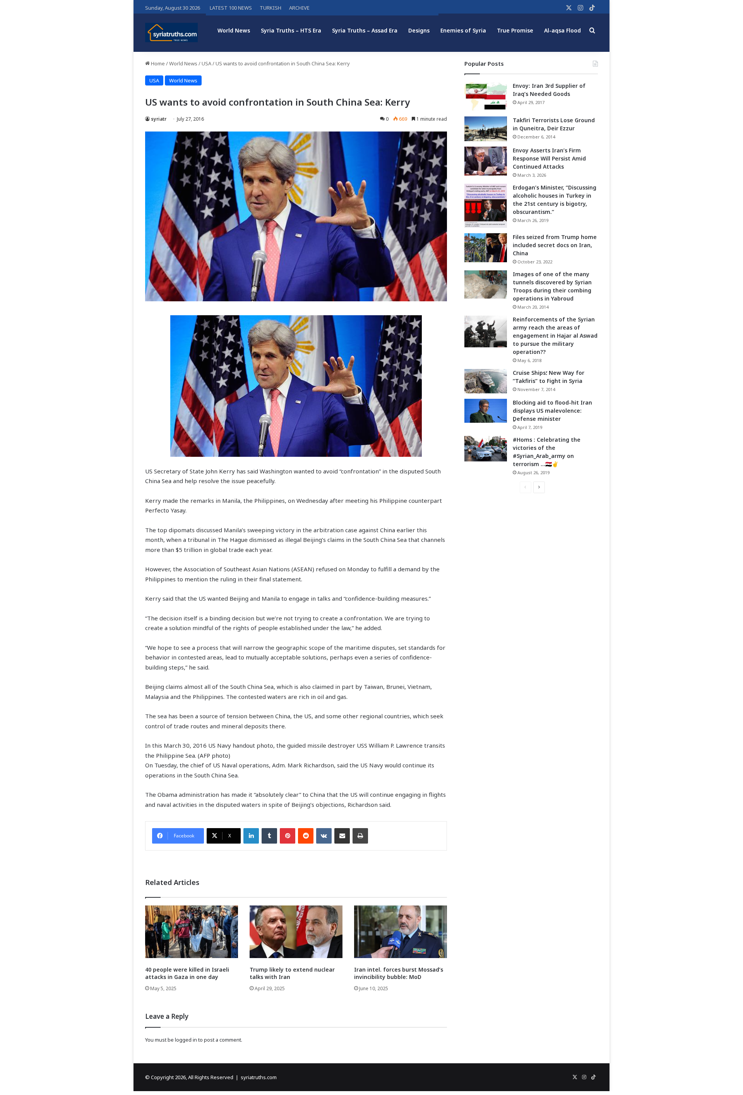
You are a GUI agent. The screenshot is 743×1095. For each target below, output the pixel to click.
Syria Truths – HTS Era (291, 30)
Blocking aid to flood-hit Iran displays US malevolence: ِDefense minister (552, 410)
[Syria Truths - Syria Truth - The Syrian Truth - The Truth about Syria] (171, 32)
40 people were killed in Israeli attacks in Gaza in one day (187, 973)
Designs (419, 30)
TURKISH (270, 7)
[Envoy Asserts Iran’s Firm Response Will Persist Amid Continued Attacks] (485, 161)
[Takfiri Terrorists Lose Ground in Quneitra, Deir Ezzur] (485, 128)
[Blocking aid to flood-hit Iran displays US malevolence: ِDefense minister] (485, 411)
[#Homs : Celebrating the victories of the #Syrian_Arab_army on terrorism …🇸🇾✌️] (485, 448)
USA (206, 63)
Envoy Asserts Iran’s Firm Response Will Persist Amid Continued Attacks (549, 158)
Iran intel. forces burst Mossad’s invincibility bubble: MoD (398, 973)
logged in (186, 1039)
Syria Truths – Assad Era (364, 30)
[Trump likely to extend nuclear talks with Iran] (296, 931)
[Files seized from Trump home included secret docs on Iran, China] (485, 247)
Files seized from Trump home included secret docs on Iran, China (555, 245)
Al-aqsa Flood (562, 30)
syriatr (158, 119)
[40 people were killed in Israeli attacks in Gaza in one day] (191, 931)
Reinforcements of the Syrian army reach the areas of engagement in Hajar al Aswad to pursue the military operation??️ (555, 335)
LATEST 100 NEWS (231, 7)
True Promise (515, 30)
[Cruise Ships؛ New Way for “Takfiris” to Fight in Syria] (485, 381)
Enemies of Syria (463, 30)
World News (233, 30)
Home (157, 63)
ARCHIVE (299, 7)
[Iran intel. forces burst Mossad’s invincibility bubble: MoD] (400, 931)
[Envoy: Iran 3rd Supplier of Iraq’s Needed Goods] (485, 96)
